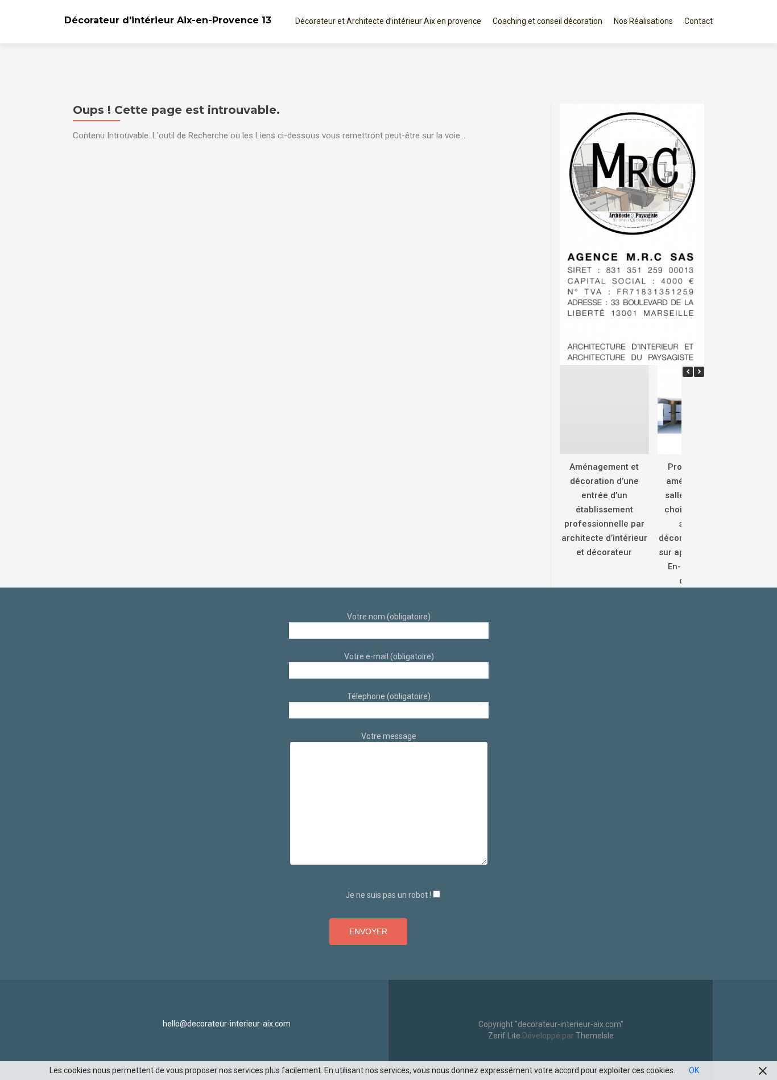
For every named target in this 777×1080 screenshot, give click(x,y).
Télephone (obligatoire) (389, 696)
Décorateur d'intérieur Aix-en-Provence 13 (167, 20)
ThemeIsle (595, 1035)
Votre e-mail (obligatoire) (389, 656)
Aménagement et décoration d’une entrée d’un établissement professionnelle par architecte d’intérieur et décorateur (604, 509)
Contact (698, 21)
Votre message (388, 736)
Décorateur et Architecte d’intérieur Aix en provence (388, 21)
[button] (699, 372)
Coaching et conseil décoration (547, 21)
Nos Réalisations (643, 21)
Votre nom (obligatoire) (389, 616)
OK (694, 1070)
